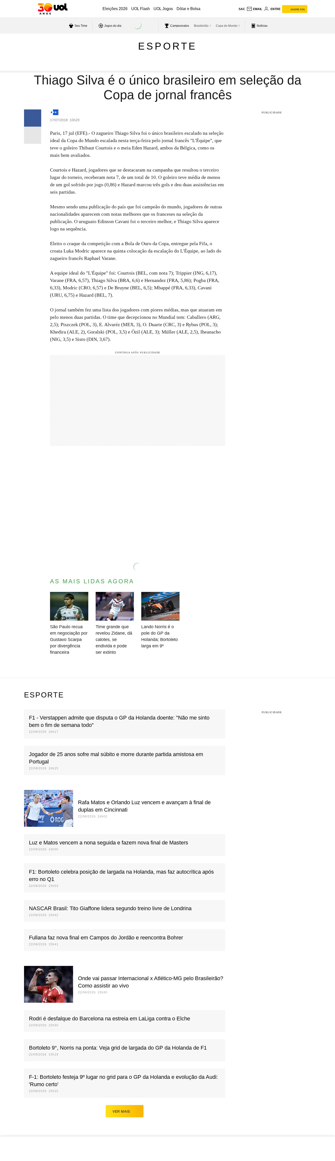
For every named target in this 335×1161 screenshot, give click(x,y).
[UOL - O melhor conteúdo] (52, 8)
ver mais (121, 1111)
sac (242, 9)
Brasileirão (201, 25)
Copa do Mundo (226, 25)
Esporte (167, 46)
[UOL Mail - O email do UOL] (254, 9)
